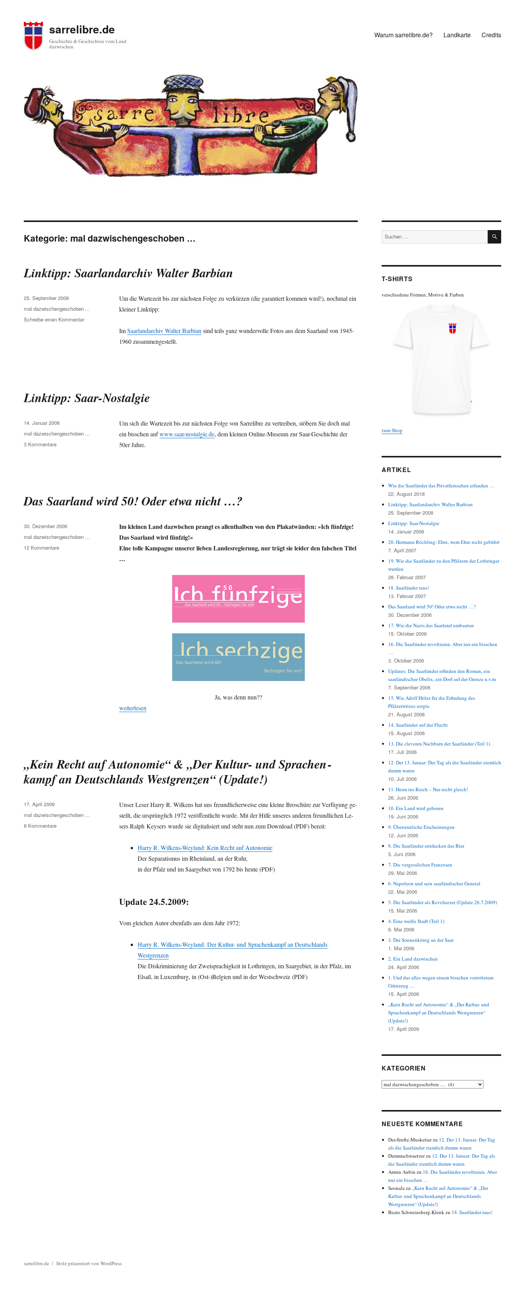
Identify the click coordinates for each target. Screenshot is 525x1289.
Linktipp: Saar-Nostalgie (87, 397)
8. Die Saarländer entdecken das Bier (426, 845)
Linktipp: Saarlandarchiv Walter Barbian (128, 272)
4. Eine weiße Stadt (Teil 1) (416, 921)
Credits (491, 34)
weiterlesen (132, 708)
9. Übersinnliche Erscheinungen (421, 826)
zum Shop (392, 430)
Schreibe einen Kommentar (54, 319)
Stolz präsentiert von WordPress (89, 1263)
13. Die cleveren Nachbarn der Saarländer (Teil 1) (439, 743)
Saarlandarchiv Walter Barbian (164, 330)
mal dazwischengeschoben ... (57, 308)
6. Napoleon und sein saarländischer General (434, 883)
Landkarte (457, 34)
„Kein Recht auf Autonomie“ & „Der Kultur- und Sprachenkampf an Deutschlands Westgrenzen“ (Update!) (177, 771)
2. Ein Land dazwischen (413, 958)
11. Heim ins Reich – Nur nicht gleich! (428, 789)
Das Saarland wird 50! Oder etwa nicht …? (133, 500)
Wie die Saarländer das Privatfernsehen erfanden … (441, 485)
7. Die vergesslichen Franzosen (420, 864)
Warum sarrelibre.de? (403, 34)
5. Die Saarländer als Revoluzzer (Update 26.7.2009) (442, 902)
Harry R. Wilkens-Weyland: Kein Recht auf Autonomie (205, 847)
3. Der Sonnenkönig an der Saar (421, 939)
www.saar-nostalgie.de (186, 434)
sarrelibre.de (82, 29)
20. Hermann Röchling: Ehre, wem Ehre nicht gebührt (444, 541)
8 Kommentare (40, 825)
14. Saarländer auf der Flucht (418, 724)
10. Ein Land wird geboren (416, 808)
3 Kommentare (40, 444)
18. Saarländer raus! (408, 587)
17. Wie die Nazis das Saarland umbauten (431, 625)
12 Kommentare (41, 547)
